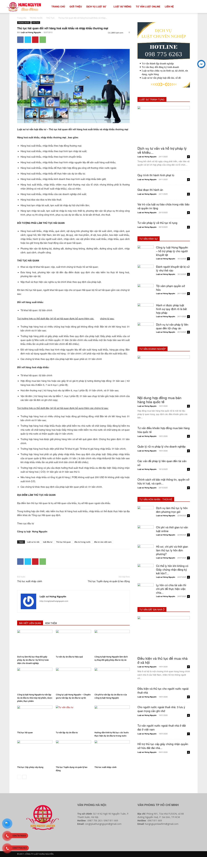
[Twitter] (28, 39)
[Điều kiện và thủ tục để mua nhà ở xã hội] (163, 635)
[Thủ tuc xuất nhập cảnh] (112, 752)
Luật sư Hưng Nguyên (31, 32)
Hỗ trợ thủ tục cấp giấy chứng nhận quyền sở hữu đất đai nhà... (162, 746)
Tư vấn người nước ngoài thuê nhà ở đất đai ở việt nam (161, 727)
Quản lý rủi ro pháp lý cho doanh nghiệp (161, 446)
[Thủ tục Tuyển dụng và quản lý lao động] (73, 752)
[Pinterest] (35, 39)
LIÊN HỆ (169, 6)
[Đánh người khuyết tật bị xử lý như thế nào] (145, 273)
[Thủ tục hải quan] (34, 718)
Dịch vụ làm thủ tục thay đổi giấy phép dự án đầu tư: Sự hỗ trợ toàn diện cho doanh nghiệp (33, 660)
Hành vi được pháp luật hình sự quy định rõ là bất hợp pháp (171, 309)
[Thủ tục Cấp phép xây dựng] (34, 752)
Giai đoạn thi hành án (150, 190)
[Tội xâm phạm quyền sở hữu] (145, 292)
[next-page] (24, 777)
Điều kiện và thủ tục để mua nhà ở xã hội (162, 660)
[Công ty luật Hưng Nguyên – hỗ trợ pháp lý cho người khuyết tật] (145, 253)
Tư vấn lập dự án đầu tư (67, 732)
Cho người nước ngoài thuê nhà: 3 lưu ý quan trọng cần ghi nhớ (161, 709)
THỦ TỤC (50, 18)
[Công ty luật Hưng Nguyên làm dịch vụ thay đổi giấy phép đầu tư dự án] (112, 642)
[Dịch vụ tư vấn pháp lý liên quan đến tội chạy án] (145, 330)
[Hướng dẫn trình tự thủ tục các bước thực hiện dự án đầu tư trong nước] (112, 718)
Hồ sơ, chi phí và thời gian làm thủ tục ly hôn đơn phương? (172, 550)
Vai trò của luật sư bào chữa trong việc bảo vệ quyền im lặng (163, 206)
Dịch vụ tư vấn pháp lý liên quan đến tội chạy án (172, 326)
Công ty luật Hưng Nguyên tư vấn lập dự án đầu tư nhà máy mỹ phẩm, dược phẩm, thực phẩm (34, 697)
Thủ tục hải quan (63, 542)
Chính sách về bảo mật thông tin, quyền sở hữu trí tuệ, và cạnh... (163, 481)
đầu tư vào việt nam (103, 542)
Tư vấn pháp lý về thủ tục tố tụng (157, 223)
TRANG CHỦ (58, 6)
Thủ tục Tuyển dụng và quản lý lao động (109, 581)
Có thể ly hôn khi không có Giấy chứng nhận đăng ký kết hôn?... (172, 569)
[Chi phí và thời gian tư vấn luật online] (145, 533)
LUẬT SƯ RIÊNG (122, 6)
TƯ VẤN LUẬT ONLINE (148, 6)
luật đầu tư (47, 542)
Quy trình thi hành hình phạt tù (155, 175)
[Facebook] (20, 39)
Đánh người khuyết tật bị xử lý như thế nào (173, 268)
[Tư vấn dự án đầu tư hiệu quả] (73, 642)
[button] (197, 6)
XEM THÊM (51, 623)
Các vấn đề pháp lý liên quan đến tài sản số (161, 463)
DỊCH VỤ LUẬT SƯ (96, 6)
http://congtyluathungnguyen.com (54, 601)
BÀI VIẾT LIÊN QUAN (30, 623)
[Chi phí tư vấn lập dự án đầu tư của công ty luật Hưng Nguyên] (112, 680)
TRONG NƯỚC (36, 18)
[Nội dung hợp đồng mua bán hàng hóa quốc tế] (163, 375)
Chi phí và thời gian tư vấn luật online (172, 529)
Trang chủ (21, 18)
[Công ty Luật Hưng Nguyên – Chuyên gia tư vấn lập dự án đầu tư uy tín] (73, 680)
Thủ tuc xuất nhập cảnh (29, 581)
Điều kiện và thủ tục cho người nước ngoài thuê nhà (163, 690)
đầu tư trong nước (82, 542)
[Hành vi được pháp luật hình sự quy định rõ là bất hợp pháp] (145, 311)
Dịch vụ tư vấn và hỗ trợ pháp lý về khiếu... (162, 150)
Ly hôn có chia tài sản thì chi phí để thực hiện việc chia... (171, 588)
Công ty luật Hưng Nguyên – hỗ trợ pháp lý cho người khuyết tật (172, 251)
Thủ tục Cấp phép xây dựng (30, 767)
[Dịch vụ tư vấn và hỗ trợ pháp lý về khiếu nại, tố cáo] (163, 125)
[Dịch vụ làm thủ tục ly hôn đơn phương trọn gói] (145, 514)
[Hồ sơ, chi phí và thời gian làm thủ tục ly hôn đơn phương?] (145, 553)
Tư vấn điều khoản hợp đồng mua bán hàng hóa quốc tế (163, 430)
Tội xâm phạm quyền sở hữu (170, 288)
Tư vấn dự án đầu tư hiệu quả (69, 657)
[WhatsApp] (42, 39)
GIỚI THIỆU (76, 6)
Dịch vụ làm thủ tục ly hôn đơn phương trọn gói (172, 510)
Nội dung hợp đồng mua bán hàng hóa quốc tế (159, 399)
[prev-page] (19, 777)
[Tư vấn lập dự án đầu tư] (73, 718)
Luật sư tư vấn (33, 542)
